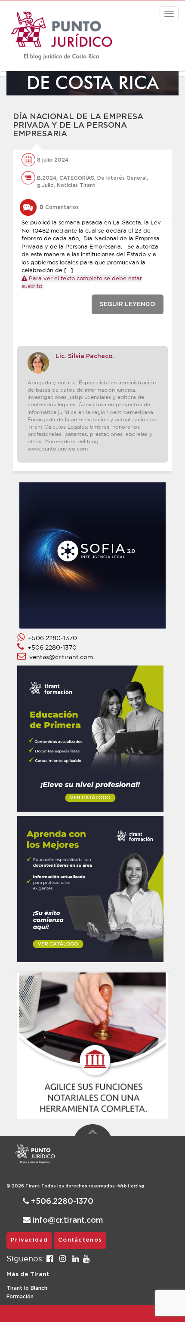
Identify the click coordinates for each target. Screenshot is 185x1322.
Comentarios (59, 207)
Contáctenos (80, 1240)
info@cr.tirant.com (67, 1220)
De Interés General (122, 178)
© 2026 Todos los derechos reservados (62, 1186)
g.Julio (45, 185)
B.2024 (46, 178)
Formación (20, 1296)
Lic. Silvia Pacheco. (85, 356)
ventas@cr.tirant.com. (60, 657)
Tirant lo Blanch (26, 1288)
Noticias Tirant (76, 185)
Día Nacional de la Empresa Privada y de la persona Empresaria (78, 125)
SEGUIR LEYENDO (127, 304)
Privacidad (29, 1240)
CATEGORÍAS (76, 178)
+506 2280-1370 (51, 638)
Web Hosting (131, 1186)
